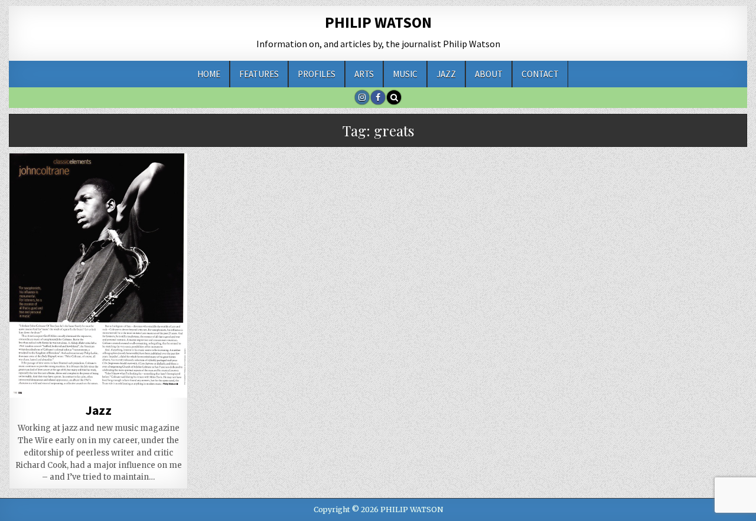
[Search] (394, 97)
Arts (364, 74)
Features (259, 74)
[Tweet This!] (27, 378)
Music (405, 74)
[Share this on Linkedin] (134, 378)
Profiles (316, 74)
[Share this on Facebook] (62, 378)
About (489, 74)
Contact (540, 74)
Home (208, 74)
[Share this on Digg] (27, 391)
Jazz (446, 74)
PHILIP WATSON (378, 22)
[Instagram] (362, 97)
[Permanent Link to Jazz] (98, 275)
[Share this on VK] (62, 391)
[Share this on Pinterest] (98, 378)
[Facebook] (378, 97)
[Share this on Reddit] (169, 378)
